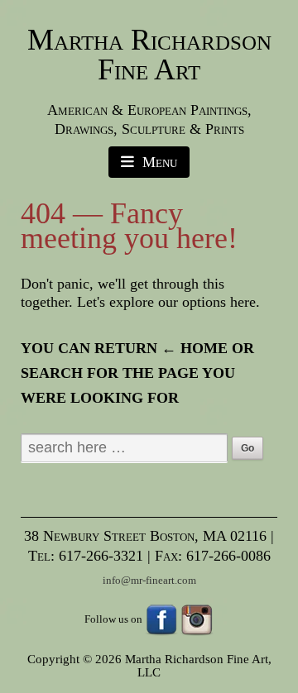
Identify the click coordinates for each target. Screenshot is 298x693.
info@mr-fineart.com (149, 580)
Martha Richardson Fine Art (149, 54)
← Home (194, 348)
